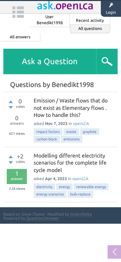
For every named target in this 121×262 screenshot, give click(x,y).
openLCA (81, 123)
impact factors (48, 132)
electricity (44, 187)
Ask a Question (50, 61)
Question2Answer (42, 218)
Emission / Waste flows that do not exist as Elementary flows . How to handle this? (71, 107)
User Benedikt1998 (50, 19)
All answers (20, 37)
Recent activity (90, 20)
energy (64, 187)
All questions (90, 28)
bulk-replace (80, 194)
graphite (89, 132)
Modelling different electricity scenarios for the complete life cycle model (70, 162)
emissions (72, 139)
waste (71, 132)
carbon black (46, 139)
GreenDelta (81, 214)
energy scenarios (50, 194)
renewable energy (91, 187)
